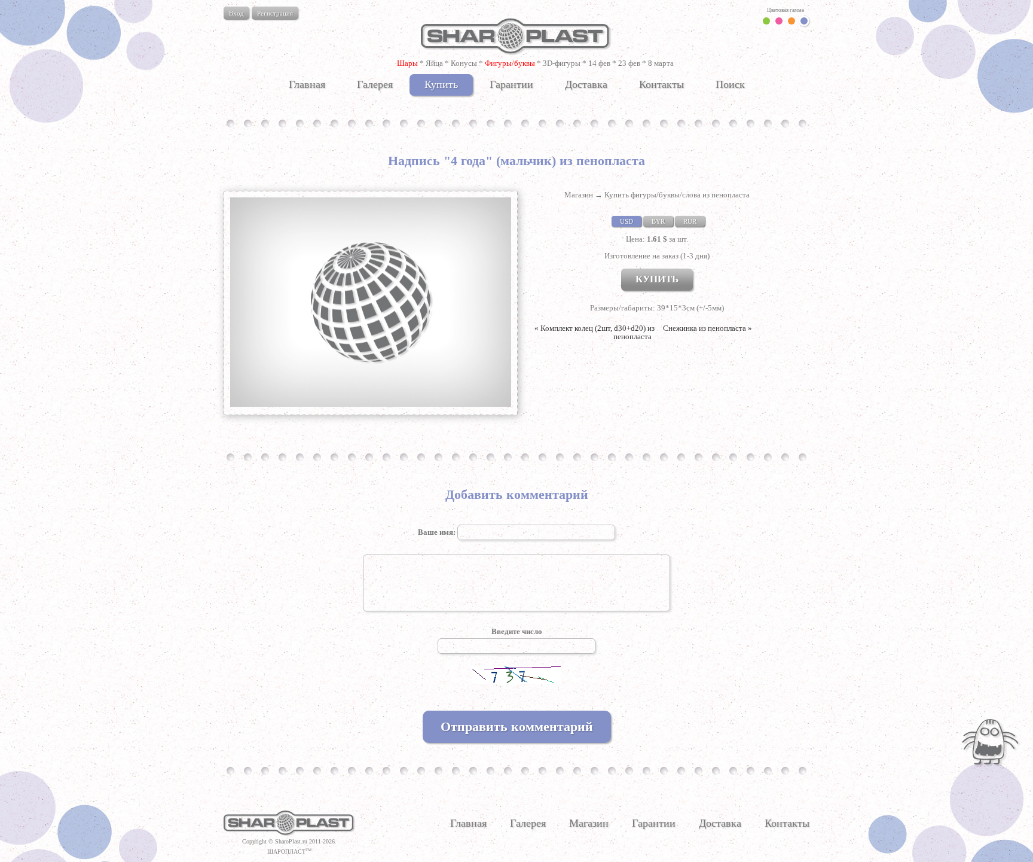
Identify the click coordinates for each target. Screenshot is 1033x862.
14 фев (599, 63)
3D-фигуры (561, 63)
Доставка (586, 84)
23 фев (629, 63)
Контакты (661, 84)
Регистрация (275, 13)
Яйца (434, 63)
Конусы (464, 63)
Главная (307, 84)
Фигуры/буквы (510, 63)
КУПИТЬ (657, 279)
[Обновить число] (516, 681)
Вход (236, 13)
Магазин (578, 194)
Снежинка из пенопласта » (707, 328)
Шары (407, 63)
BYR (658, 221)
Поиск (730, 84)
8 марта (661, 63)
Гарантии (511, 84)
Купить (441, 84)
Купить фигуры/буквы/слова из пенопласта (677, 194)
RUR (689, 221)
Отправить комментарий (517, 726)
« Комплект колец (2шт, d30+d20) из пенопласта (594, 332)
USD (626, 221)
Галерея (375, 84)
